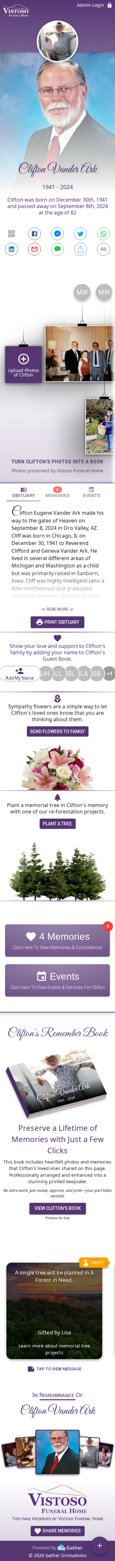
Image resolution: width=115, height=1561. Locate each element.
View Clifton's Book (57, 1208)
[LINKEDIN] (11, 249)
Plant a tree (57, 823)
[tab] (24, 492)
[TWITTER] (80, 233)
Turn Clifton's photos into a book (57, 461)
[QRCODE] (11, 233)
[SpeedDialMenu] (100, 1546)
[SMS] (57, 249)
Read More (57, 609)
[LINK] (103, 249)
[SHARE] (80, 249)
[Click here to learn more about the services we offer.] (57, 1499)
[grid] (57, 381)
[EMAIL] (34, 249)
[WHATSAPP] (103, 233)
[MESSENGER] (57, 233)
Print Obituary (61, 622)
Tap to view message (59, 1369)
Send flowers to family (57, 731)
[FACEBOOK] (34, 233)
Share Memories (61, 1530)
